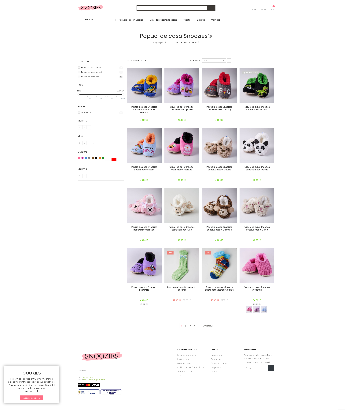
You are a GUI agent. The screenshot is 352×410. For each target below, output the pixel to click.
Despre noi (216, 367)
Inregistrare (216, 355)
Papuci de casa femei (101, 67)
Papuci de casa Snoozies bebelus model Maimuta (219, 228)
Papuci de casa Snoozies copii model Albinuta (182, 168)
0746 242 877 (87, 377)
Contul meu (216, 359)
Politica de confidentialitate (190, 367)
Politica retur (183, 359)
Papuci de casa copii (101, 77)
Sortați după (195, 60)
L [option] (259, 304)
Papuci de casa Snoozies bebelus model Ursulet (219, 168)
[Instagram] (83, 406)
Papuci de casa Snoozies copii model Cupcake (182, 108)
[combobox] (176, 8)
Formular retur (184, 363)
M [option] (144, 304)
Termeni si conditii (186, 371)
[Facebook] (78, 406)
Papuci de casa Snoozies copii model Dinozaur (257, 108)
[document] (31, 386)
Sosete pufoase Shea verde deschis (181, 288)
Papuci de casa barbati (101, 72)
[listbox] (144, 304)
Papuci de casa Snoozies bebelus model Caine (257, 228)
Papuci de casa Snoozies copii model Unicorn (144, 168)
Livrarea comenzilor (187, 355)
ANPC (179, 375)
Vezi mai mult (31, 391)
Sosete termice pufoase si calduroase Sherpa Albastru (219, 288)
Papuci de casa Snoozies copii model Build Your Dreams (144, 109)
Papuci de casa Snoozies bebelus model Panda (257, 168)
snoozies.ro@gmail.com (94, 379)
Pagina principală (162, 42)
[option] (249, 309)
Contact (215, 371)
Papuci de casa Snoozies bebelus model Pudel (144, 228)
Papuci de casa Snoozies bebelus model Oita (182, 228)
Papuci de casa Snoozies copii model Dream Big (219, 108)
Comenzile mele (219, 363)
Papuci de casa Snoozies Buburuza (144, 288)
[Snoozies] (91, 8)
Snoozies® (101, 112)
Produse (89, 19)
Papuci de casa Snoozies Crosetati (257, 288)
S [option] (141, 304)
